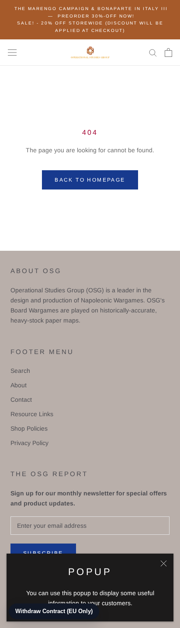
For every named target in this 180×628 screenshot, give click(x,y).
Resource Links (31, 413)
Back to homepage (90, 180)
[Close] (163, 563)
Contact (21, 399)
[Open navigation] (12, 52)
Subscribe (43, 553)
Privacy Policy (29, 442)
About (18, 385)
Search (20, 370)
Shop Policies (29, 428)
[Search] (153, 52)
